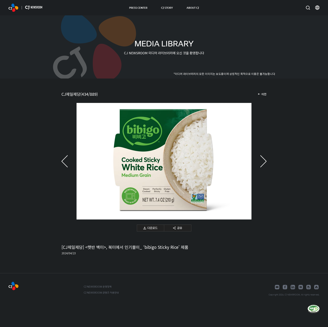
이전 (263, 94)
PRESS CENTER (138, 7)
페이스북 (285, 287)
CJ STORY (167, 7)
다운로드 (152, 228)
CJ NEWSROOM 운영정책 (98, 286)
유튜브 (277, 287)
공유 (179, 228)
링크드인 (293, 287)
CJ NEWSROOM (13, 8)
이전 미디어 (68, 161)
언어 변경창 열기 (317, 7)
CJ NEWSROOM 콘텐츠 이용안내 (101, 292)
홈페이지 (316, 287)
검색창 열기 (308, 8)
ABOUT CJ (193, 7)
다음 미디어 (259, 161)
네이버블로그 (301, 287)
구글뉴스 (308, 287)
